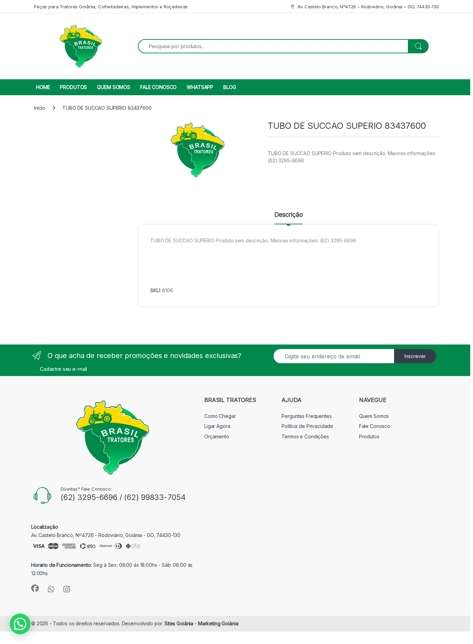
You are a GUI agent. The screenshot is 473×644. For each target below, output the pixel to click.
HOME (43, 87)
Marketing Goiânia (218, 623)
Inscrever (415, 356)
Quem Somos (374, 416)
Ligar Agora (217, 426)
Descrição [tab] (288, 215)
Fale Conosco (374, 426)
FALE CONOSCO (158, 87)
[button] (20, 624)
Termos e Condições (305, 436)
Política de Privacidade (307, 426)
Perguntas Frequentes (306, 416)
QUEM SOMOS (113, 87)
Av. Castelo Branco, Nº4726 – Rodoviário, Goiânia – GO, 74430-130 (368, 6)
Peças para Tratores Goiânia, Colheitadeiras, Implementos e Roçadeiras (111, 6)
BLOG (229, 87)
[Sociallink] (35, 588)
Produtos (369, 436)
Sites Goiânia (179, 623)
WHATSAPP (200, 87)
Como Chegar (219, 416)
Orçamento (216, 436)
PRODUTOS (73, 87)
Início (39, 108)
